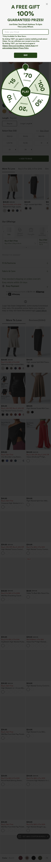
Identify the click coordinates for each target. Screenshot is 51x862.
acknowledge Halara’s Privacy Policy (15, 48)
